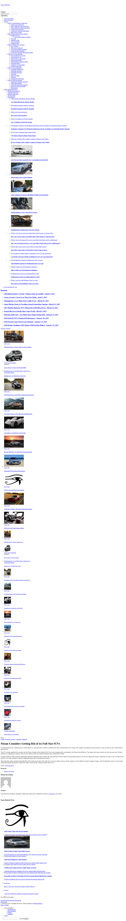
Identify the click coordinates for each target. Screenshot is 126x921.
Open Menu (4, 15)
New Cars (7, 343)
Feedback (10, 914)
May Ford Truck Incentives (19, 115)
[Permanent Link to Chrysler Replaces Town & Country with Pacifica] (7, 701)
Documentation (12, 911)
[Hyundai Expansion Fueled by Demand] (22, 105)
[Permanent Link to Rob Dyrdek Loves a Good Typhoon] (7, 729)
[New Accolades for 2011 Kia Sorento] (22, 119)
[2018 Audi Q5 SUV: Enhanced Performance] (14, 466)
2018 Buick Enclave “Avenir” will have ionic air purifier (18, 347)
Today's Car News (9, 771)
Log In (6, 915)
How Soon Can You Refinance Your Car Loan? (24, 283)
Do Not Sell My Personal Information (11, 900)
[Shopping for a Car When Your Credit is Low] (17, 371)
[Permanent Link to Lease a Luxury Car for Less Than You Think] (7, 551)
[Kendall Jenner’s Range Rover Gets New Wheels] (21, 226)
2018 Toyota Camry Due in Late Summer (14, 490)
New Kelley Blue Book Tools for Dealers (22, 102)
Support (10, 912)
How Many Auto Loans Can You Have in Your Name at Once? (29, 250)
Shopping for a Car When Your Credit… (12, 566)
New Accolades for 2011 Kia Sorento (21, 122)
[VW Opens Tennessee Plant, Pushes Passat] (23, 132)
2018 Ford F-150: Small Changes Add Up (14, 528)
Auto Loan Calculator (10, 363)
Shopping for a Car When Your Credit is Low (15, 376)
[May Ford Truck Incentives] (19, 112)
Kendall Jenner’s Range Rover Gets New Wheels (25, 230)
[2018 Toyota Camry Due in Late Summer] (14, 485)
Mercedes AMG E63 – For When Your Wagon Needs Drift (18, 452)
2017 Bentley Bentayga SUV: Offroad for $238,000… (15, 594)
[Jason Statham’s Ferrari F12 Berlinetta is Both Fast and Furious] (21, 191)
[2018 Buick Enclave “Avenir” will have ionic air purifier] (14, 342)
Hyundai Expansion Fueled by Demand (22, 109)
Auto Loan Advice (9, 372)
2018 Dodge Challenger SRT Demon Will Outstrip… (15, 664)
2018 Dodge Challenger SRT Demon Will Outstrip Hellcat (18, 509)
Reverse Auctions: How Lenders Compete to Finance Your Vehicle (30, 142)
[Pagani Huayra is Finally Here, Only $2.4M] (14, 428)
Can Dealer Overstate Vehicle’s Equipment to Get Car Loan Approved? (32, 257)
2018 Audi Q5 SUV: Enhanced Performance (14, 471)
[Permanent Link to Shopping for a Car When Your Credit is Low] (17, 561)
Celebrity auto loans (9, 731)
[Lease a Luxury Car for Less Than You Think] (14, 361)
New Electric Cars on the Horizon (11, 692)
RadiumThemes (38, 903)
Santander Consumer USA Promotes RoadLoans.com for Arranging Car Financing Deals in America (40, 129)
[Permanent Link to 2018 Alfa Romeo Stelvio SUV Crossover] (7, 715)
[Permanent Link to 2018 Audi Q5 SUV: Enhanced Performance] (7, 631)
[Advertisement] (21, 8)
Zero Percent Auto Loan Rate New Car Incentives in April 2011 (29, 160)
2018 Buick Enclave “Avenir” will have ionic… (13, 542)
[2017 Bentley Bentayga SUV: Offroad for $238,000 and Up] (14, 409)
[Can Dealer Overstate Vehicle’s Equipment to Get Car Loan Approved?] (31, 253)
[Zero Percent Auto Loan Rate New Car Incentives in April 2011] (21, 156)
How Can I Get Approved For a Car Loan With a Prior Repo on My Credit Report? (35, 243)
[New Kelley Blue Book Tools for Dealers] (23, 98)
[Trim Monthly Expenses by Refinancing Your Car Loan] (26, 260)
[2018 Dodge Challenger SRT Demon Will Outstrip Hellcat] (14, 504)
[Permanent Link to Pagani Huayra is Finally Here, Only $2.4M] (7, 603)
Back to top (4, 902)
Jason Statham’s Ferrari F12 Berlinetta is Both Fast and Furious (29, 195)
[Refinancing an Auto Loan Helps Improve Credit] (25, 273)
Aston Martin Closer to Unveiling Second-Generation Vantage (19, 395)
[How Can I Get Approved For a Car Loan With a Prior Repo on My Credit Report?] (34, 240)
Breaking (4, 290)
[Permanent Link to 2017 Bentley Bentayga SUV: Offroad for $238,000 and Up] (7, 589)
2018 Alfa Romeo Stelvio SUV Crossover (12, 720)
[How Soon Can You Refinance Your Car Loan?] (24, 280)
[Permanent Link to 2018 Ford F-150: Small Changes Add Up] (7, 673)
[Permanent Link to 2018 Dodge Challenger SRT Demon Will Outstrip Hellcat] (7, 659)
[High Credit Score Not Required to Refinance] (24, 267)
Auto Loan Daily (5, 5)
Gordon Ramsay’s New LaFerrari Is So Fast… (24, 212)
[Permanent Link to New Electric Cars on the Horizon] (7, 687)
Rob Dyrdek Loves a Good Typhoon (21, 177)
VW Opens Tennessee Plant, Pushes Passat (23, 135)
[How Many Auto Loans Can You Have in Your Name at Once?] (29, 246)
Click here (51, 794)
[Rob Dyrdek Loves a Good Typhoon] (21, 174)
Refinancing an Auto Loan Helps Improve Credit (25, 277)
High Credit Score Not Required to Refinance (24, 270)
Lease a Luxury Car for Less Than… (11, 557)
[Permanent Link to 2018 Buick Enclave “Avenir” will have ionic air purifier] (7, 537)
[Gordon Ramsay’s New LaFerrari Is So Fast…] (21, 209)
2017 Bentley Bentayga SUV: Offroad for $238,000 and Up (18, 414)
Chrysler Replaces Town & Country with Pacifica (14, 706)
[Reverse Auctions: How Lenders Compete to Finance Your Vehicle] (30, 139)
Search (3, 12)
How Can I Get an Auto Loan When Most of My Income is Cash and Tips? (32, 236)
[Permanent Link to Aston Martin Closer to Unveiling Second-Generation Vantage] (7, 575)
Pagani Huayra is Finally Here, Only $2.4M (14, 433)
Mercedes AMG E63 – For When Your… (12, 622)
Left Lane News (9, 765)
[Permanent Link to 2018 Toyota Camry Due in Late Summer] (7, 645)
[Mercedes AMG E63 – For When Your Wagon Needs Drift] (14, 447)
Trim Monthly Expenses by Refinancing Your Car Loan (27, 263)
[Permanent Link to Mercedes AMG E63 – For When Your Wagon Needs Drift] (7, 617)
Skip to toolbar (5, 905)
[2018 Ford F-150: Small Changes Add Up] (14, 523)
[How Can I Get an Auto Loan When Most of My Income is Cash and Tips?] (32, 233)
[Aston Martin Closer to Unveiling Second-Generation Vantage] (14, 390)
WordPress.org (12, 909)
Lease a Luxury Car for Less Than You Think (15, 367)
